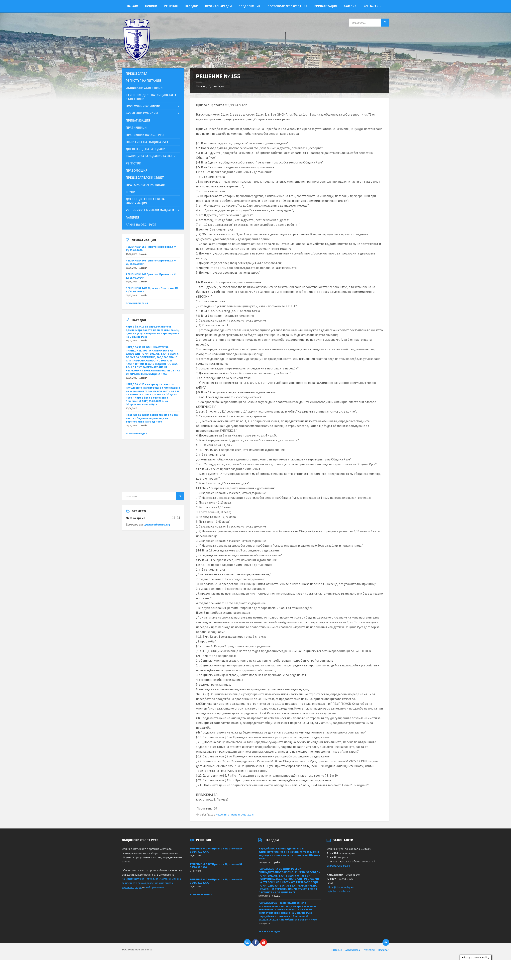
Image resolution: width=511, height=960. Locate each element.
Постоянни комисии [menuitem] (143, 106)
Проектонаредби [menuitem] (218, 6)
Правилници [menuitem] (136, 128)
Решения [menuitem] (171, 6)
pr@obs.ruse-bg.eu (338, 865)
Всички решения (137, 303)
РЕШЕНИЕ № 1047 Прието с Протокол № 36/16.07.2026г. (216, 865)
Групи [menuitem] (130, 192)
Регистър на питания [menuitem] (143, 80)
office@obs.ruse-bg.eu (340, 887)
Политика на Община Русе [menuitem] (147, 142)
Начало (200, 86)
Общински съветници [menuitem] (144, 88)
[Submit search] (385, 23)
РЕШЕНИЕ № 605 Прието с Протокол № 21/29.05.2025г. (151, 262)
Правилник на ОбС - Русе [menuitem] (145, 135)
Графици (383, 949)
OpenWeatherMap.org (157, 524)
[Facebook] (255, 942)
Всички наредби (136, 433)
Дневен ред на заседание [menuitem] (146, 149)
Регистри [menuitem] (133, 163)
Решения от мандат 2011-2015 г (235, 814)
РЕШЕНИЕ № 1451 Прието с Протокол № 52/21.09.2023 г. (152, 289)
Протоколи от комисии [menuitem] (145, 185)
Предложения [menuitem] (249, 6)
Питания (337, 949)
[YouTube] (263, 942)
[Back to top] (385, 942)
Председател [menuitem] (136, 73)
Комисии (369, 949)
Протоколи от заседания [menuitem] (287, 6)
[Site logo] (137, 60)
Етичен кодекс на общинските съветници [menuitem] (151, 97)
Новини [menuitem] (151, 6)
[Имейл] (247, 942)
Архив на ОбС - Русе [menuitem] (141, 225)
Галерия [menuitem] (350, 6)
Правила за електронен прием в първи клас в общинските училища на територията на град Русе (152, 418)
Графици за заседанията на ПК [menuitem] (150, 156)
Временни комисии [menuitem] (142, 113)
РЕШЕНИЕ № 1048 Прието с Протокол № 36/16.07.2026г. (216, 850)
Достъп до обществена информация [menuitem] (145, 201)
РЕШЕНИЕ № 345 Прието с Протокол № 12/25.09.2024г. (151, 275)
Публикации (216, 86)
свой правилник (154, 887)
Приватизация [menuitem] (325, 6)
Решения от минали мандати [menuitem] (150, 210)
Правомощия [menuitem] (137, 170)
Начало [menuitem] (132, 6)
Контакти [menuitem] (370, 6)
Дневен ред (352, 949)
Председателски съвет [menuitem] (145, 177)
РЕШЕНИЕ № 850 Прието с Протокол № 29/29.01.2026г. (151, 248)
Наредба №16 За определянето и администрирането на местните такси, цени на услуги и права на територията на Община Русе (152, 331)
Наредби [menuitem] (191, 6)
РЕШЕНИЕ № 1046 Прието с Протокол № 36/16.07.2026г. (216, 881)
